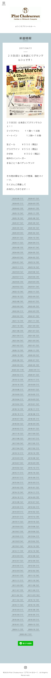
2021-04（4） (18, 340)
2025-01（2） (18, 238)
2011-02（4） (18, 600)
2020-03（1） (34, 370)
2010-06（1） (18, 615)
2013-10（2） (34, 522)
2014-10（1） (18, 497)
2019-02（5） (18, 404)
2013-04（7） (34, 536)
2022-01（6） (34, 316)
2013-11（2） (18, 522)
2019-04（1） (18, 399)
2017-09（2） (34, 433)
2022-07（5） (34, 301)
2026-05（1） (18, 203)
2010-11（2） (18, 605)
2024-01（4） (18, 262)
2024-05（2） (34, 252)
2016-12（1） (18, 453)
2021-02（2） (18, 345)
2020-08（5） (18, 360)
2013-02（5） (34, 541)
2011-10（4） (34, 580)
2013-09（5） (18, 526)
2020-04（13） (18, 370)
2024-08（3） (18, 247)
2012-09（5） (18, 556)
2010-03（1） (34, 619)
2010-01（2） (18, 624)
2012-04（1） (34, 566)
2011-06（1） (34, 590)
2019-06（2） (18, 394)
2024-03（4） (18, 257)
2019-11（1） (34, 380)
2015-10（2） (34, 473)
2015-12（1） (34, 468)
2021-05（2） (34, 336)
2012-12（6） (34, 546)
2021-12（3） (18, 321)
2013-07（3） (18, 531)
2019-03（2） (34, 399)
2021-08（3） (18, 331)
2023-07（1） (18, 277)
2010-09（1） (18, 610)
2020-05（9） (34, 365)
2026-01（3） (34, 208)
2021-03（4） (34, 340)
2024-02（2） (34, 257)
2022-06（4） (18, 306)
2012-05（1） (18, 566)
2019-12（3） (18, 380)
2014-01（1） (18, 517)
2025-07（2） (18, 223)
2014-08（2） (18, 502)
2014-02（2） (34, 512)
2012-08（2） (34, 556)
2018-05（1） (34, 419)
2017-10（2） (18, 433)
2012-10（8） (34, 551)
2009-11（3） (18, 629)
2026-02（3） (18, 208)
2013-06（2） (34, 531)
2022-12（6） (18, 291)
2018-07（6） (18, 419)
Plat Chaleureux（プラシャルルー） (23, 672)
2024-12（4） (34, 238)
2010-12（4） (34, 600)
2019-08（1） (18, 389)
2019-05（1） (34, 394)
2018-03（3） (34, 424)
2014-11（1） (34, 492)
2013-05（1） (18, 536)
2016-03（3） (34, 463)
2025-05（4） (18, 228)
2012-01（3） (18, 575)
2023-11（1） (18, 267)
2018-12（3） (18, 409)
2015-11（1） (18, 473)
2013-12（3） (34, 517)
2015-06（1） (34, 477)
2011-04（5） (17, 595)
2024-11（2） (18, 243)
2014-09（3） (34, 497)
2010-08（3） (34, 610)
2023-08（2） (34, 272)
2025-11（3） (34, 213)
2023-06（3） (34, 277)
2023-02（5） (18, 287)
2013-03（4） (18, 541)
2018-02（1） (18, 428)
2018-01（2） (34, 428)
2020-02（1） (18, 375)
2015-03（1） (34, 482)
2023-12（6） (34, 262)
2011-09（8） (18, 585)
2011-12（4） (34, 575)
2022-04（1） (18, 311)
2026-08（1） (18, 198)
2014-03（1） (18, 512)
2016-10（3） (34, 453)
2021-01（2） (34, 345)
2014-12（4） (18, 492)
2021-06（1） (18, 336)
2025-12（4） (18, 213)
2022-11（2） (34, 291)
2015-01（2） (34, 487)
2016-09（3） (18, 458)
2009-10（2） (34, 629)
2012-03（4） (18, 571)
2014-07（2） (34, 502)
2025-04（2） (34, 228)
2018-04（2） (18, 424)
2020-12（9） (18, 350)
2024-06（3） (18, 252)
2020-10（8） (18, 355)
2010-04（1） (18, 619)
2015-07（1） (18, 477)
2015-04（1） (18, 482)
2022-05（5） (34, 306)
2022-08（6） (18, 301)
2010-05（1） (34, 615)
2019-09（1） (34, 384)
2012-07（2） (18, 561)
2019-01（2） (34, 404)
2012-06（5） (34, 561)
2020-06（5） (18, 365)
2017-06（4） (18, 443)
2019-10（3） (18, 384)
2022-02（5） (18, 316)
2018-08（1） (34, 414)
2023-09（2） (18, 272)
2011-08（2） (34, 585)
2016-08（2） (34, 458)
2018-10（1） (18, 414)
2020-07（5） (34, 360)
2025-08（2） (34, 218)
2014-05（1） (18, 507)
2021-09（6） (34, 326)
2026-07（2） (34, 198)
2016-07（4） (18, 463)
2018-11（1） (34, 409)
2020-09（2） (34, 355)
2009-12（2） (34, 624)
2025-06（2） (34, 223)
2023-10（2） (34, 267)
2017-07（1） (34, 438)
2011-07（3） (18, 590)
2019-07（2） (34, 389)
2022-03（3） (34, 311)
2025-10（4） (18, 218)
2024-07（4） (34, 247)
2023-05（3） (18, 282)
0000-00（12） (26, 634)
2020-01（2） (34, 375)
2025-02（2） (34, 233)
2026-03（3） (34, 203)
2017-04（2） (18, 448)
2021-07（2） (34, 331)
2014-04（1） (34, 507)
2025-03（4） (18, 233)
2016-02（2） (18, 468)
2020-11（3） (34, 350)
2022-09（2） (34, 296)
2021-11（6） (34, 321)
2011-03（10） (34, 595)
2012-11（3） (18, 551)
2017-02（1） (34, 448)
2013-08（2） (34, 526)
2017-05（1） (34, 443)
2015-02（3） (18, 487)
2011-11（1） (18, 580)
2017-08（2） (18, 438)
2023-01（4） (34, 287)
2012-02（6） (34, 571)
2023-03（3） (34, 282)
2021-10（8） (18, 326)
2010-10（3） (34, 605)
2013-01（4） (18, 546)
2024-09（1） (34, 243)
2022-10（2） (18, 296)
